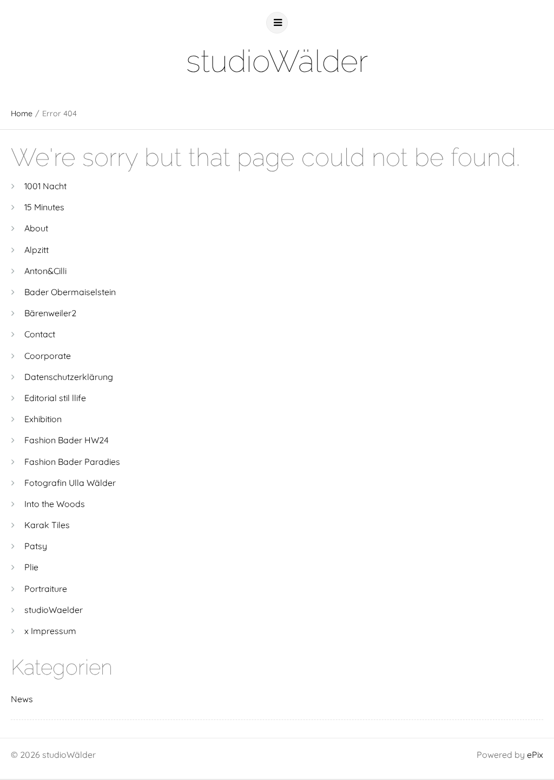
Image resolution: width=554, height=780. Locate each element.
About (36, 228)
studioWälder (277, 60)
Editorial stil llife (55, 397)
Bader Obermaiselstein (70, 291)
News (22, 699)
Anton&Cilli (45, 270)
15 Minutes (44, 207)
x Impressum (50, 630)
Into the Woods (54, 503)
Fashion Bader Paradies (72, 461)
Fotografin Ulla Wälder (70, 482)
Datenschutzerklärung (68, 376)
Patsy (35, 546)
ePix (535, 754)
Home (21, 113)
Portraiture (45, 588)
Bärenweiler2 (50, 313)
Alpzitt (36, 249)
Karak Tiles (47, 524)
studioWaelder (53, 609)
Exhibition (43, 419)
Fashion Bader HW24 (66, 440)
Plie (31, 567)
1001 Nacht (45, 186)
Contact (39, 334)
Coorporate (47, 355)
